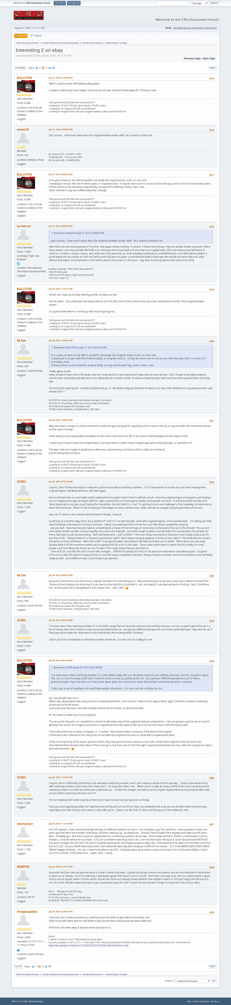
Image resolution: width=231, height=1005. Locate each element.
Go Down (20, 68)
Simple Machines (36, 1001)
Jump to (169, 980)
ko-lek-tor (24, 226)
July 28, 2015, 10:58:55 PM (61, 420)
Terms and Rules (201, 1001)
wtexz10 (23, 129)
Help (189, 1001)
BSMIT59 (23, 867)
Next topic (209, 58)
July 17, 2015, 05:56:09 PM (61, 129)
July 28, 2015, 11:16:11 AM (61, 288)
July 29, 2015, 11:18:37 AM (61, 777)
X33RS (21, 482)
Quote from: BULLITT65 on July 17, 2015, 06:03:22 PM (80, 347)
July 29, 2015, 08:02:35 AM (61, 575)
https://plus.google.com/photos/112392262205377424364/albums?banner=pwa (88, 945)
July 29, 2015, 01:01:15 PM (61, 866)
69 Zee (21, 341)
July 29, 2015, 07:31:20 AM (61, 481)
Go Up (18, 966)
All (53, 67)
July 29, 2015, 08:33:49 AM (61, 620)
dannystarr (25, 824)
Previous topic (192, 58)
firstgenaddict (27, 912)
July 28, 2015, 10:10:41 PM (61, 340)
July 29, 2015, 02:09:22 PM (61, 911)
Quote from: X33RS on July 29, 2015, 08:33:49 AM (78, 667)
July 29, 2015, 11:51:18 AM (61, 823)
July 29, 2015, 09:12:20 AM (61, 660)
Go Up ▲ (215, 1001)
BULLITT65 (24, 78)
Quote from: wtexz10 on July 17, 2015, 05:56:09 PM (79, 233)
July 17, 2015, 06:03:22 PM (61, 174)
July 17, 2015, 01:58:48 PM (61, 77)
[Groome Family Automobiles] (18, 949)
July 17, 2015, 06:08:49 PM (61, 226)
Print (212, 68)
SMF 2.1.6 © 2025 (19, 1001)
